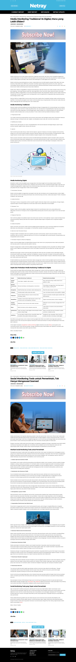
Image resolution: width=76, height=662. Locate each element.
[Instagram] (12, 0)
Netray (50, 324)
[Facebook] (10, 0)
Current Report (33, 650)
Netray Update (16, 16)
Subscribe (63, 654)
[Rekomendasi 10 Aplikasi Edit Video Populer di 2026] (19, 359)
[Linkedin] (13, 0)
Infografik (32, 653)
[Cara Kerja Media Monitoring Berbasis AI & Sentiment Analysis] (38, 359)
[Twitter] (15, 0)
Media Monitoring (22, 16)
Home (11, 16)
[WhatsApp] (65, 26)
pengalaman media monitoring (29, 324)
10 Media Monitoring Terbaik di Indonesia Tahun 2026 (56, 366)
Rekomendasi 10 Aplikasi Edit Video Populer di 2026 (19, 366)
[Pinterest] (62, 26)
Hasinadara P (28, 26)
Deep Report (32, 652)
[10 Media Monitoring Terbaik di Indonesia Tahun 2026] (57, 359)
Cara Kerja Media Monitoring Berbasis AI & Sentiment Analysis (37, 366)
